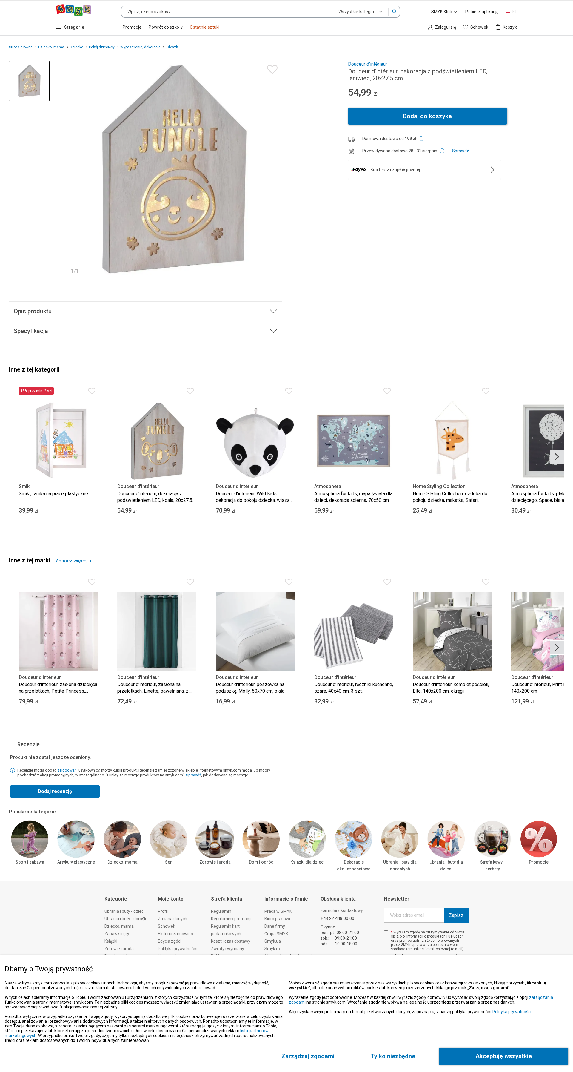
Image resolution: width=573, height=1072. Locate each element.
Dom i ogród (261, 862)
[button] (394, 12)
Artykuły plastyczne (76, 862)
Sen (168, 862)
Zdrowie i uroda (215, 862)
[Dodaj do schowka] (271, 68)
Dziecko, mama (122, 862)
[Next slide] (557, 457)
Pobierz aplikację (481, 11)
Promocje (539, 862)
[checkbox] (386, 932)
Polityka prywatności (511, 1011)
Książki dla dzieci (307, 862)
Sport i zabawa (30, 862)
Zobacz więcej (71, 561)
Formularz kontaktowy (342, 910)
